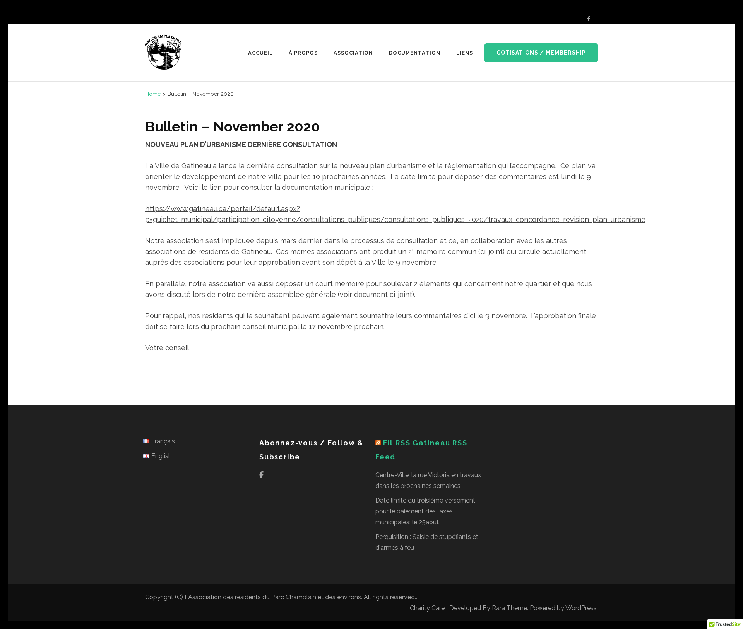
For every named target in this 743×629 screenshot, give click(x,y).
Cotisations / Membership (541, 52)
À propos (303, 53)
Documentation (414, 53)
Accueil (260, 53)
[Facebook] (588, 19)
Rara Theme (509, 608)
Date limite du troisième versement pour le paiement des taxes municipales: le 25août (425, 511)
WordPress (581, 608)
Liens (464, 53)
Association (353, 53)
